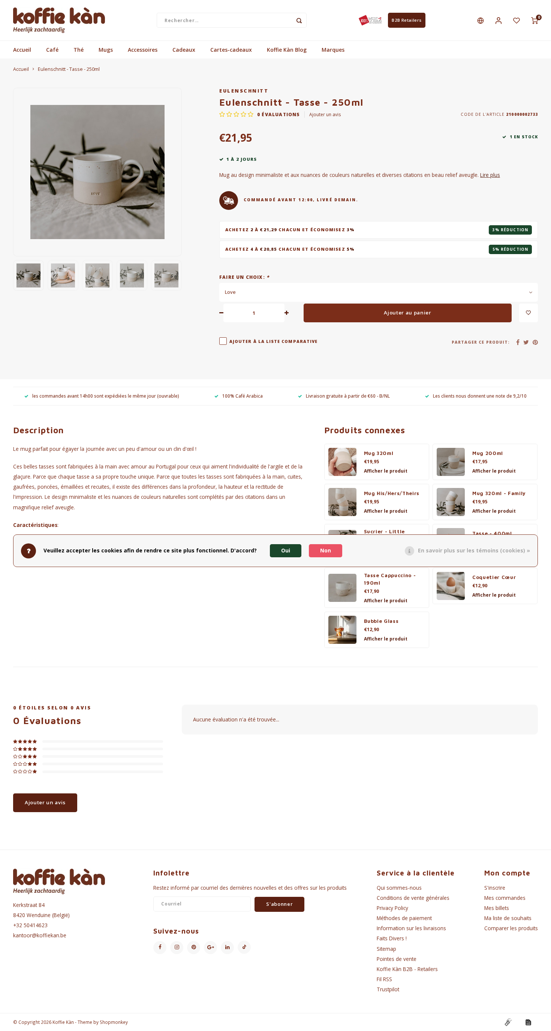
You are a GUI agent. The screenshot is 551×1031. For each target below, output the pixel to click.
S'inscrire (494, 887)
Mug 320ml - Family (499, 493)
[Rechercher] (299, 20)
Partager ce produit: (481, 342)
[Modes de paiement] (508, 1021)
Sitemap (386, 948)
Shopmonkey (114, 1022)
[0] (534, 20)
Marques (333, 49)
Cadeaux (183, 49)
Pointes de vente (396, 958)
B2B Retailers (406, 20)
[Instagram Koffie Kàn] (176, 947)
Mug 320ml (379, 453)
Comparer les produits (511, 928)
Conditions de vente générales (413, 897)
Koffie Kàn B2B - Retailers (407, 969)
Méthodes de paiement (404, 918)
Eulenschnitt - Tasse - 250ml (69, 69)
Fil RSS (384, 979)
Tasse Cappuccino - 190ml (390, 579)
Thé (78, 49)
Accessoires (142, 49)
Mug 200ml (487, 453)
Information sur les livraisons (411, 928)
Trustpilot (388, 989)
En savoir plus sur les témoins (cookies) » (474, 550)
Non (325, 550)
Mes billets (496, 907)
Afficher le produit (385, 471)
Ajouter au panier (407, 312)
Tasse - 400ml (492, 533)
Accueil (22, 49)
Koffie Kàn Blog (287, 49)
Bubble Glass (381, 621)
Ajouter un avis (325, 114)
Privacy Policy (392, 907)
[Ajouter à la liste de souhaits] (528, 313)
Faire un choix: (244, 277)
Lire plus (490, 174)
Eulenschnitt (243, 91)
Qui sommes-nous (399, 887)
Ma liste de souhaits (508, 918)
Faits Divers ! (392, 938)
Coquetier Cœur (494, 577)
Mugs (106, 49)
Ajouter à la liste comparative (273, 341)
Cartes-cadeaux (231, 49)
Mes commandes (505, 897)
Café (52, 49)
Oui (285, 550)
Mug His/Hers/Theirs (392, 493)
